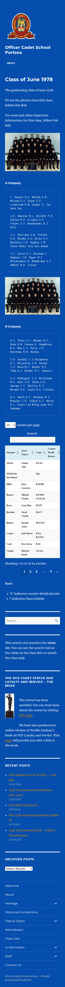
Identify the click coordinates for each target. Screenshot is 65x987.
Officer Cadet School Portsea (21, 976)
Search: (32, 433)
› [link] (57, 571)
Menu (11, 63)
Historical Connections (21, 912)
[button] (17, 452)
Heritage (11, 903)
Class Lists (12, 938)
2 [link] (30, 571)
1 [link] (24, 571)
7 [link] (51, 571)
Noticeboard (14, 930)
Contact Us (13, 965)
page (8, 740)
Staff (8, 956)
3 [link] (37, 571)
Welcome (12, 886)
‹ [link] (18, 571)
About (9, 894)
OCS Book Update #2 (23, 805)
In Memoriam (15, 947)
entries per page (28, 425)
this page (25, 715)
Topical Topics (15, 921)
